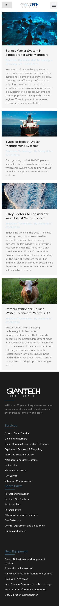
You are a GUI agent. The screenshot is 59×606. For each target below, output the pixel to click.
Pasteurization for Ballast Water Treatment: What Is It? (28, 311)
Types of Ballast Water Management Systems (23, 144)
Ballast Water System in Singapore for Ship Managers (27, 53)
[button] (7, 5)
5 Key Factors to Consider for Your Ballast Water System (27, 216)
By (14, 63)
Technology (43, 60)
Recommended (27, 60)
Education (11, 60)
